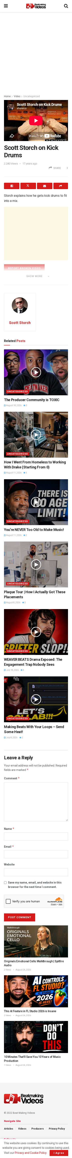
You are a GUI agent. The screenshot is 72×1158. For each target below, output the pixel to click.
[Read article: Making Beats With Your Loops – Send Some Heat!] (36, 699)
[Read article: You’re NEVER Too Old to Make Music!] (36, 502)
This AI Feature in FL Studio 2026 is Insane (30, 1011)
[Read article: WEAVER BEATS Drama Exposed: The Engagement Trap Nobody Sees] (36, 632)
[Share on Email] (44, 186)
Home (7, 96)
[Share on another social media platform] (60, 186)
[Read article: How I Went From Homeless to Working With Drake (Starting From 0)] (36, 435)
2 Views (7, 970)
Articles (8, 1128)
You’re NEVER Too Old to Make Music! (34, 530)
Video (17, 96)
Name (9, 829)
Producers (37, 1128)
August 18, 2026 (13, 405)
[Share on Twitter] (28, 186)
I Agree (59, 1152)
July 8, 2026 (11, 737)
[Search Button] (66, 6)
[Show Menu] (6, 6)
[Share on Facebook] (11, 186)
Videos (22, 1128)
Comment (12, 778)
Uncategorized (31, 96)
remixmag (33, 281)
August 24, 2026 (23, 970)
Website (9, 864)
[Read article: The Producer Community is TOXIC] (36, 372)
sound (48, 281)
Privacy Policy (57, 1128)
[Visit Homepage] (36, 6)
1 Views (7, 1065)
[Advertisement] (36, 52)
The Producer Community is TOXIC (31, 400)
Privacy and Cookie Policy (30, 1152)
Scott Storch (20, 323)
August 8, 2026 (13, 602)
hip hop (17, 281)
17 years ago (29, 163)
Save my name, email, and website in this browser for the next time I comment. (35, 885)
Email (9, 846)
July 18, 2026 (12, 670)
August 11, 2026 (13, 473)
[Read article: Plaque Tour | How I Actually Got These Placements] (36, 564)
